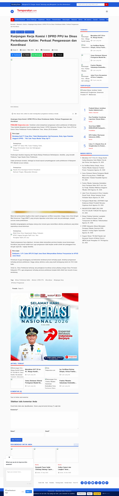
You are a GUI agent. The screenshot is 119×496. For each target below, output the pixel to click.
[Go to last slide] (75, 445)
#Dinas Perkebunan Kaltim (22, 280)
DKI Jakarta (87, 20)
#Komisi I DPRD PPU (38, 280)
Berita (80, 20)
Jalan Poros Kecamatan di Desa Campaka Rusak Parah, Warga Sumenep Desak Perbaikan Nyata (95, 195)
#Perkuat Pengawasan (17, 283)
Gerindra (102, 20)
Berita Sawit (20, 32)
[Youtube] (92, 482)
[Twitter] (96, 482)
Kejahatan (41, 20)
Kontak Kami (68, 483)
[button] (106, 4)
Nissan (48, 20)
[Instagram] (85, 482)
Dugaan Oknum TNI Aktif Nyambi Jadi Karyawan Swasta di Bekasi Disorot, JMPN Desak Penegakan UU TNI (94, 238)
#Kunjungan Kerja (59, 280)
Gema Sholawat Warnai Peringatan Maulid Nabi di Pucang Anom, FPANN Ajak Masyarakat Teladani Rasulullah (95, 175)
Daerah (95, 20)
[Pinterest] (106, 482)
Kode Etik (41, 483)
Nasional (74, 20)
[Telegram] (103, 482)
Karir (46, 483)
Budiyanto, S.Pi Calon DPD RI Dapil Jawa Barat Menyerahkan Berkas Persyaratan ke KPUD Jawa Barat (45, 254)
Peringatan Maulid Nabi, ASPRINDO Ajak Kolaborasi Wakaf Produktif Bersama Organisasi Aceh (95, 203)
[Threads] (89, 482)
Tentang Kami (59, 483)
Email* (47, 431)
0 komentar (46, 50)
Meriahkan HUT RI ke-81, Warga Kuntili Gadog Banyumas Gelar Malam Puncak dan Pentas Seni (94, 160)
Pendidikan (92, 130)
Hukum (91, 112)
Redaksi (51, 483)
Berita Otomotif (20, 20)
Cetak (56, 50)
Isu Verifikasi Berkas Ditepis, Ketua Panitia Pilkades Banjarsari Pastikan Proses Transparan (93, 168)
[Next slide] (77, 445)
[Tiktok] (99, 482)
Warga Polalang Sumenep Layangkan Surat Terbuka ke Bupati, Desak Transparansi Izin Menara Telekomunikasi (94, 218)
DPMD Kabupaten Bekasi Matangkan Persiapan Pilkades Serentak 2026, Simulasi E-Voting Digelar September (93, 228)
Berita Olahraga (31, 20)
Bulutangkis (66, 20)
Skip (23, 491)
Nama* (13, 431)
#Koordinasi (48, 280)
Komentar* (14, 410)
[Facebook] (82, 482)
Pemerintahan (56, 20)
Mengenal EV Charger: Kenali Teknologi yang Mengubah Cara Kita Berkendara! (46, 4)
